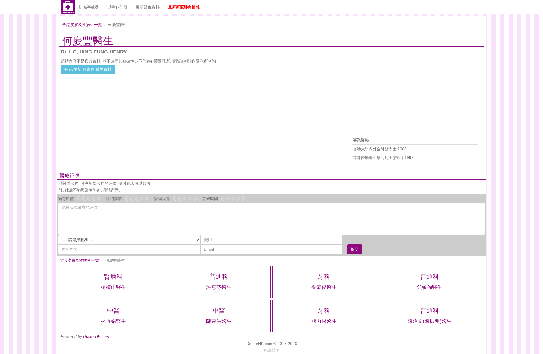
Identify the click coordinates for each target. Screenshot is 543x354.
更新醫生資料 (148, 7)
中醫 (113, 310)
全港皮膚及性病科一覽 (82, 24)
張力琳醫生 (324, 321)
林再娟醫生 (113, 321)
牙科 (324, 276)
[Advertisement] (200, 113)
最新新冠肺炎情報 (184, 7)
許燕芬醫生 (219, 287)
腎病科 (113, 276)
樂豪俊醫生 (324, 287)
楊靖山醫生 (113, 287)
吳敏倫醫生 (429, 287)
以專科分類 (117, 7)
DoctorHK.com (96, 336)
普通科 (219, 276)
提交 (355, 249)
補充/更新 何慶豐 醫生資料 (87, 69)
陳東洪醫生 (219, 321)
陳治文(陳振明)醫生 (430, 321)
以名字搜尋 (89, 7)
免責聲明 (271, 350)
